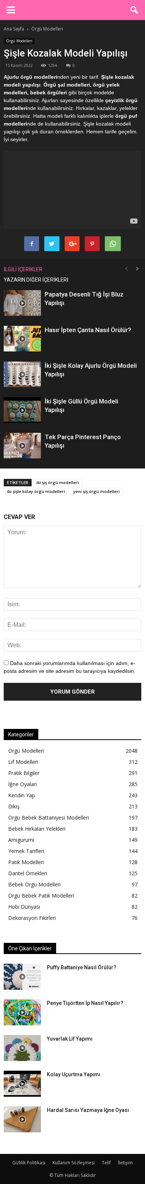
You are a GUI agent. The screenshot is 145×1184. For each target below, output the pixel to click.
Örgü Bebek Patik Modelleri (41, 895)
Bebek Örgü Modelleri (34, 884)
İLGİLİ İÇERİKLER (23, 269)
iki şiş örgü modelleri (57, 482)
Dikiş (14, 806)
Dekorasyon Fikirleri (32, 917)
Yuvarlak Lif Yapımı (70, 1039)
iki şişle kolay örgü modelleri (36, 491)
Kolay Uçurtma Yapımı (73, 1074)
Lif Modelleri (23, 761)
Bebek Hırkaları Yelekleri (36, 828)
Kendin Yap (21, 795)
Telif (106, 1162)
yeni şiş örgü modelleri (96, 491)
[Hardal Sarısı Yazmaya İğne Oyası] (22, 1119)
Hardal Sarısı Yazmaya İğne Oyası (88, 1110)
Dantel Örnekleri (27, 873)
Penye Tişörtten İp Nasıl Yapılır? (85, 1003)
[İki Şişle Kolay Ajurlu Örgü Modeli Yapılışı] (22, 374)
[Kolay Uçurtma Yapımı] (22, 1084)
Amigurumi (21, 839)
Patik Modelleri (26, 862)
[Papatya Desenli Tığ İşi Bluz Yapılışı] (22, 303)
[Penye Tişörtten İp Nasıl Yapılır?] (22, 1012)
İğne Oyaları (22, 784)
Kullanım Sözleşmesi (73, 1162)
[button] (134, 10)
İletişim (125, 1162)
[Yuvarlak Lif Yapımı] (22, 1048)
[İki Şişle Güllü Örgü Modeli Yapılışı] (22, 410)
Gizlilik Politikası (28, 1162)
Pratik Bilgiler (23, 772)
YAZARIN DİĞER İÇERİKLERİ (36, 280)
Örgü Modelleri (19, 40)
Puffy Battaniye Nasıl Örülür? (81, 967)
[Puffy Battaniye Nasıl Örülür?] (22, 977)
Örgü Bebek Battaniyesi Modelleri (48, 817)
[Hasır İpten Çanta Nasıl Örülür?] (22, 338)
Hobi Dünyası (24, 906)
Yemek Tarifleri (26, 850)
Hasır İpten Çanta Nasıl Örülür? (88, 330)
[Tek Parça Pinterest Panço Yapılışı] (22, 445)
